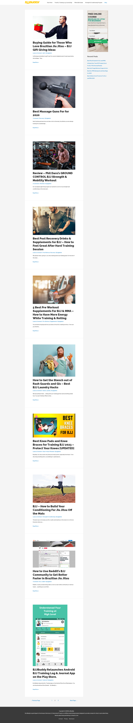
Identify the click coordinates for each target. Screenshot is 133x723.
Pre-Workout (46, 321)
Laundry (48, 390)
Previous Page (35, 700)
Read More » (36, 62)
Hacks (44, 390)
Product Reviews (50, 451)
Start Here (49, 2)
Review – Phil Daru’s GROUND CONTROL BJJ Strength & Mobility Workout (53, 177)
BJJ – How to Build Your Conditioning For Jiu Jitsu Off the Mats (52, 510)
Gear (44, 451)
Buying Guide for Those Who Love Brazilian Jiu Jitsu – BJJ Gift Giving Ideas (52, 46)
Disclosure (71, 718)
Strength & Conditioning (49, 516)
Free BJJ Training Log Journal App (63, 2)
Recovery (41, 118)
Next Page (73, 700)
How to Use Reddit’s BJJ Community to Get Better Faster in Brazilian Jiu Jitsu (51, 574)
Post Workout (46, 252)
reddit (43, 581)
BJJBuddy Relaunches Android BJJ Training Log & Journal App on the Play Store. (54, 673)
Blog (106, 2)
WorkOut (42, 183)
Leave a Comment (37, 53)
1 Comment (35, 118)
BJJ (40, 581)
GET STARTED (97, 41)
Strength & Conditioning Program (93, 2)
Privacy (66, 718)
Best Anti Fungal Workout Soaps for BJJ (97, 68)
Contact (61, 718)
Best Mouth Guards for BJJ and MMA (96, 60)
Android (45, 680)
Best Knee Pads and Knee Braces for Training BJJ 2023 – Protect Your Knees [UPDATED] (53, 444)
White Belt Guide (78, 2)
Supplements (53, 321)
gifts (44, 53)
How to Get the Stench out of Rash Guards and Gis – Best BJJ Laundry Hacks (52, 383)
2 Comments (36, 183)
